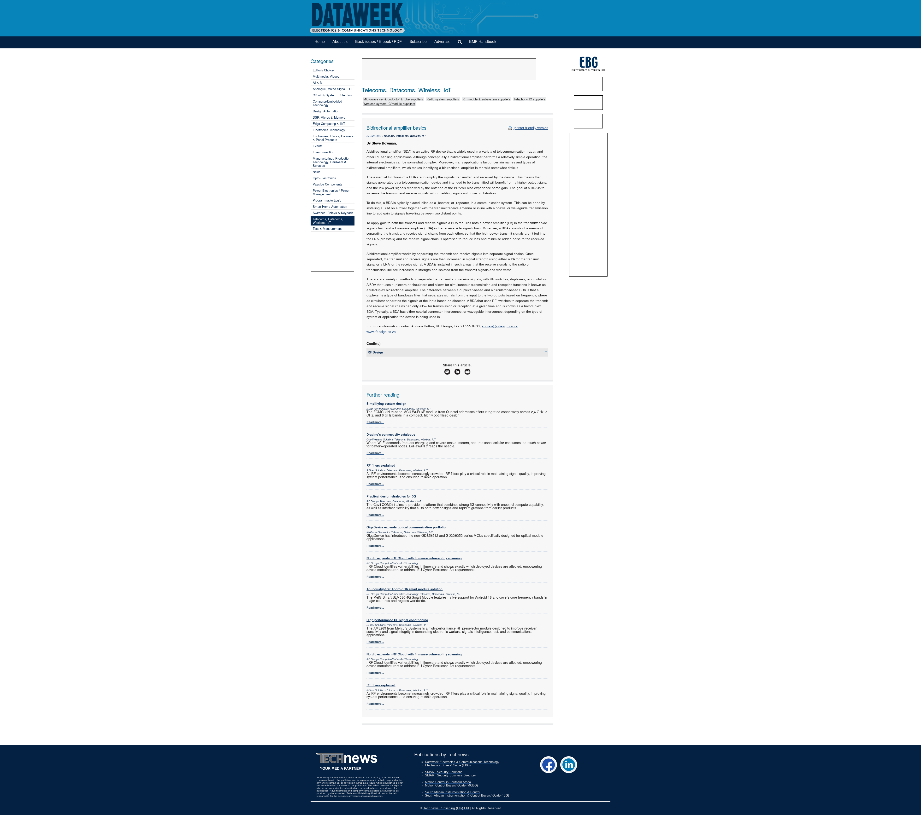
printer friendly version (531, 127)
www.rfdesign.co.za (381, 332)
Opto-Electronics (324, 178)
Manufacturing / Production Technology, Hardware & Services (331, 162)
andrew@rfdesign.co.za (500, 326)
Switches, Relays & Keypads (333, 212)
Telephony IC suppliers (529, 99)
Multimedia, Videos (326, 76)
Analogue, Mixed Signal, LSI (332, 89)
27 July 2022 (373, 135)
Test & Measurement (327, 228)
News (316, 171)
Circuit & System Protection (332, 95)
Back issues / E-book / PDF (378, 42)
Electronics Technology (329, 129)
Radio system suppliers (442, 99)
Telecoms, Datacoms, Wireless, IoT (328, 221)
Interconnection (323, 152)
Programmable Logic (327, 200)
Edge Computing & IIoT (329, 123)
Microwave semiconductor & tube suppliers (393, 99)
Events (318, 146)
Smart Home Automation (330, 206)
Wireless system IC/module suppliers (389, 103)
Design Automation (326, 111)
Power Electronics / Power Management (331, 192)
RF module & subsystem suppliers (486, 99)
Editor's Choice (323, 70)
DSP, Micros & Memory (329, 117)
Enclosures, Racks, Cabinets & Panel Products (333, 138)
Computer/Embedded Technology (327, 103)
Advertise (442, 42)
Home (319, 42)
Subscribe (418, 42)
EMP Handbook (482, 42)
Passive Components (327, 184)
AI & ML (318, 82)
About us (340, 42)
